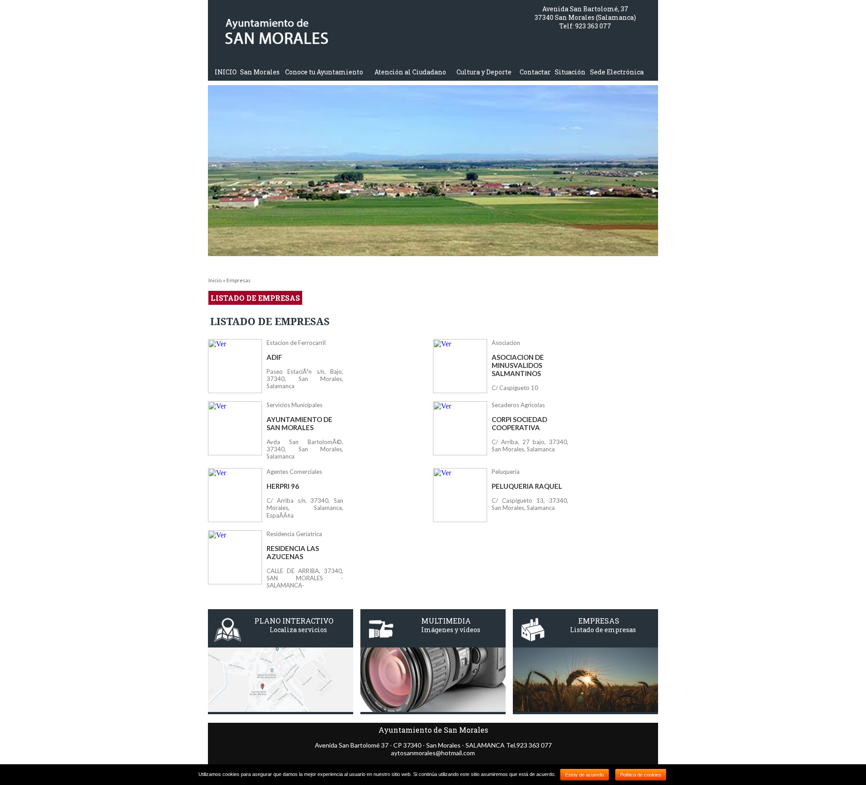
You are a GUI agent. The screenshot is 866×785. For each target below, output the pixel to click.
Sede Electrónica (617, 72)
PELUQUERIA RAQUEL (527, 486)
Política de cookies (640, 774)
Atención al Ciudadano (410, 72)
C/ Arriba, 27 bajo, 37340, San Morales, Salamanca (530, 445)
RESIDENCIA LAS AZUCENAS (293, 552)
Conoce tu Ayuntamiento (324, 72)
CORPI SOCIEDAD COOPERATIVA (519, 423)
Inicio (214, 280)
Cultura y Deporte (483, 72)
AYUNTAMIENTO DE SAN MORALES (299, 423)
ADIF (274, 357)
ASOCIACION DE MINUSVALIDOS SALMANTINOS (518, 365)
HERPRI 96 (283, 486)
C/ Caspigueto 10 (515, 387)
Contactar (535, 72)
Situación (570, 72)
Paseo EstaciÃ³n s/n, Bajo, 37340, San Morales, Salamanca (305, 379)
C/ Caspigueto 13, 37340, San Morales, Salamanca (530, 504)
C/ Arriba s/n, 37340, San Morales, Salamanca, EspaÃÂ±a (305, 508)
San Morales (260, 72)
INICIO (226, 72)
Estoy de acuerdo (584, 774)
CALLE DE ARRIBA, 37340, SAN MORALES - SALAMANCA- (305, 578)
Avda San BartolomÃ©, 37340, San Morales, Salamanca (305, 449)
